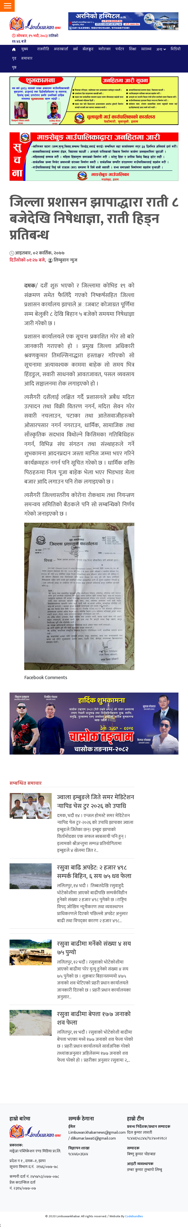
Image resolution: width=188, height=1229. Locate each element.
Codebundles (134, 1216)
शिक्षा (132, 49)
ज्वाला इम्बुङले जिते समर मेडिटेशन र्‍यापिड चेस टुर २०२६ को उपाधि (95, 801)
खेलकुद (88, 49)
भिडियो (176, 49)
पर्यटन (120, 49)
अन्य (159, 50)
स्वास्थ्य (146, 49)
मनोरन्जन (104, 49)
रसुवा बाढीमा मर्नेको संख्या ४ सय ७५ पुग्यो (94, 948)
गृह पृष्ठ (14, 63)
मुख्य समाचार (26, 54)
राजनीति (43, 49)
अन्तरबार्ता (61, 49)
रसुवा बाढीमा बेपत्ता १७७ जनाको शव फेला (94, 1018)
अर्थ (75, 49)
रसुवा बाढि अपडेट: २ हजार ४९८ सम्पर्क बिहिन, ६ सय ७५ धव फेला (94, 872)
